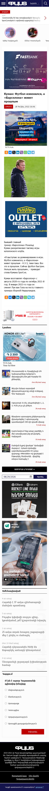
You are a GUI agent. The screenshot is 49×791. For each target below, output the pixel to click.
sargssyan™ (40, 787)
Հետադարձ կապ (19, 776)
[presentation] (39, 19)
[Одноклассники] (6, 152)
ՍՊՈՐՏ (8, 106)
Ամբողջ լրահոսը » (24, 469)
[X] (14, 152)
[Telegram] (33, 152)
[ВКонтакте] (10, 152)
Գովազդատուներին (25, 779)
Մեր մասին (34, 776)
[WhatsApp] (25, 152)
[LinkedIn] (17, 152)
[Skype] (29, 152)
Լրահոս (6, 327)
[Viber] (21, 152)
